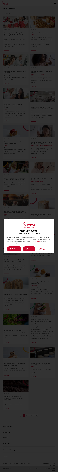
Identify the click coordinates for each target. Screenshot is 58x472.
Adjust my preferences (42, 248)
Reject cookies (27, 248)
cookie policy (38, 241)
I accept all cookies (12, 248)
